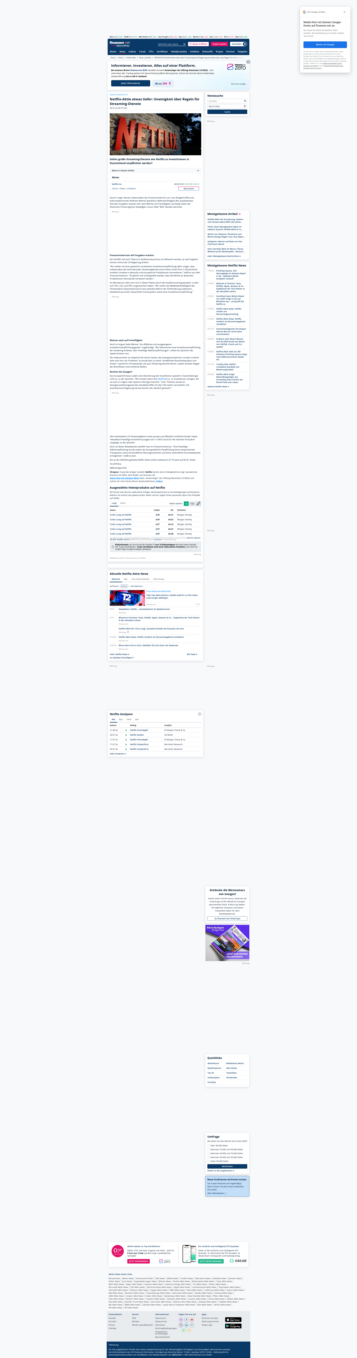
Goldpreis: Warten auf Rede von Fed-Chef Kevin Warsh (225, 242)
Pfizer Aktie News (221, 1296)
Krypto (219, 51)
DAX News (160, 1278)
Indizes (132, 51)
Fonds (142, 51)
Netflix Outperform (139, 744)
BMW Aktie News (132, 1304)
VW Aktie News (131, 1307)
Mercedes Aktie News (183, 1293)
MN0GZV (197, 538)
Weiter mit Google (325, 44)
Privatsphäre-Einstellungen (161, 1333)
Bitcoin (195, 36)
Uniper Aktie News (134, 1296)
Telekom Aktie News (228, 1301)
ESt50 (126, 36)
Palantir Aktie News (135, 1299)
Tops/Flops (231, 1072)
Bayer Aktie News (134, 1284)
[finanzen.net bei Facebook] (186, 1320)
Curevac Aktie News (197, 1299)
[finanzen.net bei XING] (192, 1325)
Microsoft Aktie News (118, 1287)
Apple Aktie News (182, 1287)
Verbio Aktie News (222, 1304)
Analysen (131, 188)
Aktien (113, 51)
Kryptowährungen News (145, 1281)
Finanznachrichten (144, 1278)
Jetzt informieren (130, 83)
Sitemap (112, 1328)
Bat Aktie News (116, 1304)
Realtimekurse (214, 1068)
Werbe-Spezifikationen (142, 1325)
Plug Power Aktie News (229, 1287)
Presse (112, 1325)
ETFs (151, 51)
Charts (115, 188)
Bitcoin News (165, 1281)
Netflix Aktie (131, 57)
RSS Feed (191, 654)
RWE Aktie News (177, 1290)
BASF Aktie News (116, 1284)
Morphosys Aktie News (175, 1296)
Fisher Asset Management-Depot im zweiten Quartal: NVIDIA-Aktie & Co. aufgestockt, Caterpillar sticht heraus (225, 228)
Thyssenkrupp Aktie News (158, 1293)
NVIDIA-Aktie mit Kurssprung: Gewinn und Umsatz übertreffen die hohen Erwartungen (225, 220)
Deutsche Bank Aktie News (159, 1287)
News (123, 51)
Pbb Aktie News (204, 1304)
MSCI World (143, 36)
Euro (211, 36)
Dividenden (231, 1077)
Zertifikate (162, 51)
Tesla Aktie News (224, 1281)
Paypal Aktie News (159, 1290)
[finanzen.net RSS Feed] (189, 1330)
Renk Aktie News (194, 1290)
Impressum (160, 1318)
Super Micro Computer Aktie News (179, 1304)
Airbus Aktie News (235, 1290)
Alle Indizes (231, 1068)
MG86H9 (120, 540)
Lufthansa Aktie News (214, 1290)
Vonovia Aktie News (223, 1293)
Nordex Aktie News (203, 1293)
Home (113, 57)
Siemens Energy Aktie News (178, 1284)
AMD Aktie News (116, 1296)
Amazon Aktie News (153, 1284)
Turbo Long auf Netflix (121, 514)
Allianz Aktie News (217, 1284)
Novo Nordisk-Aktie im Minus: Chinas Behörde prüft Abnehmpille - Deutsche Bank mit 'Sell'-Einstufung (226, 250)
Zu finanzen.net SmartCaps (227, 918)
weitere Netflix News (217, 386)
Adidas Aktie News (235, 1299)
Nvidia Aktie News (181, 1281)
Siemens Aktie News (176, 1299)
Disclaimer (160, 1325)
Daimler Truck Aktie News (137, 1301)
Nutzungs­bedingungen (166, 1328)
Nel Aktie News (116, 1301)
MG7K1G (127, 540)
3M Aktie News (115, 1307)
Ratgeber (242, 51)
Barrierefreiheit (162, 1337)
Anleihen (194, 51)
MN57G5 (190, 538)
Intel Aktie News (116, 1299)
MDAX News (172, 1278)
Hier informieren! (215, 1193)
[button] (198, 44)
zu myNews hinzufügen (121, 657)
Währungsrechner (210, 1322)
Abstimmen (227, 1166)
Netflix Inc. (117, 184)
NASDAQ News (219, 1278)
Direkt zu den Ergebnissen (220, 1170)
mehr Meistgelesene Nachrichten (223, 256)
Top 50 (211, 1072)
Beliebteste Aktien (235, 1063)
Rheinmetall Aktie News (203, 1281)
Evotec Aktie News (153, 1296)
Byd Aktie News (116, 1293)
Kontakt (112, 1318)
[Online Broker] (120, 45)
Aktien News (128, 1278)
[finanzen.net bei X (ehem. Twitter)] (181, 1325)
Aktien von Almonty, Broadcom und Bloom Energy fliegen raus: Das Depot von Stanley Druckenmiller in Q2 (225, 235)
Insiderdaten (214, 1077)
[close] (344, 12)
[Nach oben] (243, 1355)
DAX (111, 36)
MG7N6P (113, 540)
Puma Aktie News (216, 1299)
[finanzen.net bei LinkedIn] (186, 1325)
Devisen (230, 51)
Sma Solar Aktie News (161, 1301)
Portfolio (212, 1082)
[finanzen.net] (120, 42)
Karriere (112, 1322)
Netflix (161, 378)
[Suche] (184, 44)
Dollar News (114, 1281)
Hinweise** (158, 540)
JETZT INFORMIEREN (138, 1261)
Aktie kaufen (189, 188)
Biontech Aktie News (134, 1293)
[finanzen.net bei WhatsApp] (183, 1330)
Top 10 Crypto (163, 36)
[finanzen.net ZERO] (236, 69)
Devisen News (235, 1278)
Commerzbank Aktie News (204, 1287)
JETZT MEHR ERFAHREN (211, 1261)
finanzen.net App (210, 1318)
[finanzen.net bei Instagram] (181, 1320)
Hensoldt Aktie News (118, 1290)
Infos (159, 481)
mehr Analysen (117, 753)
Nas (180, 36)
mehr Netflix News (119, 654)
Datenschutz (161, 1322)
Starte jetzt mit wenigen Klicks (124, 478)
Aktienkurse (213, 1063)
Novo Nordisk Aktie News (199, 1296)
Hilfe (134, 1318)
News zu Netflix (145, 57)
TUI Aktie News (200, 1284)
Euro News (127, 1281)
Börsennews (114, 1278)
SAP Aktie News (137, 1287)
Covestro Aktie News (155, 1299)
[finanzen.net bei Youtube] (192, 1320)
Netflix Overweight (139, 730)
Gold (237, 36)
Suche (227, 112)
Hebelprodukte (179, 51)
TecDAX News (186, 1278)
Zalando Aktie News (152, 1304)
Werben (135, 1322)
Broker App (207, 1325)
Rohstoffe (207, 51)
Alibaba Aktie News (208, 1301)
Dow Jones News (202, 1278)
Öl (225, 36)
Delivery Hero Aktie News (185, 1301)
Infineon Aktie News (139, 1290)
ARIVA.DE (176, 1354)
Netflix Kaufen (137, 734)
